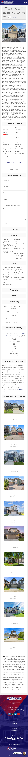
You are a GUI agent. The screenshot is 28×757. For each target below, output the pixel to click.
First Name (6, 180)
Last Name (6, 186)
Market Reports (14, 730)
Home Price (14, 728)
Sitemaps (14, 735)
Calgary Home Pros (14, 742)
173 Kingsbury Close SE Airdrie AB (16, 307)
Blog (14, 721)
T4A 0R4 (14, 322)
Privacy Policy (14, 726)
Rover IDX (22, 690)
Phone (5, 199)
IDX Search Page (14, 719)
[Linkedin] (15, 714)
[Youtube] (18, 714)
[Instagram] (12, 714)
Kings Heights (16, 312)
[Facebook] (9, 714)
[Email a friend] (13, 17)
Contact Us (14, 723)
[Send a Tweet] (17, 17)
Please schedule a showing (13, 205)
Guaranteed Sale (14, 733)
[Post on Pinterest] (19, 17)
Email (4, 193)
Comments (6, 209)
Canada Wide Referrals (14, 744)
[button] (3, 31)
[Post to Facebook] (15, 17)
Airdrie (14, 315)
